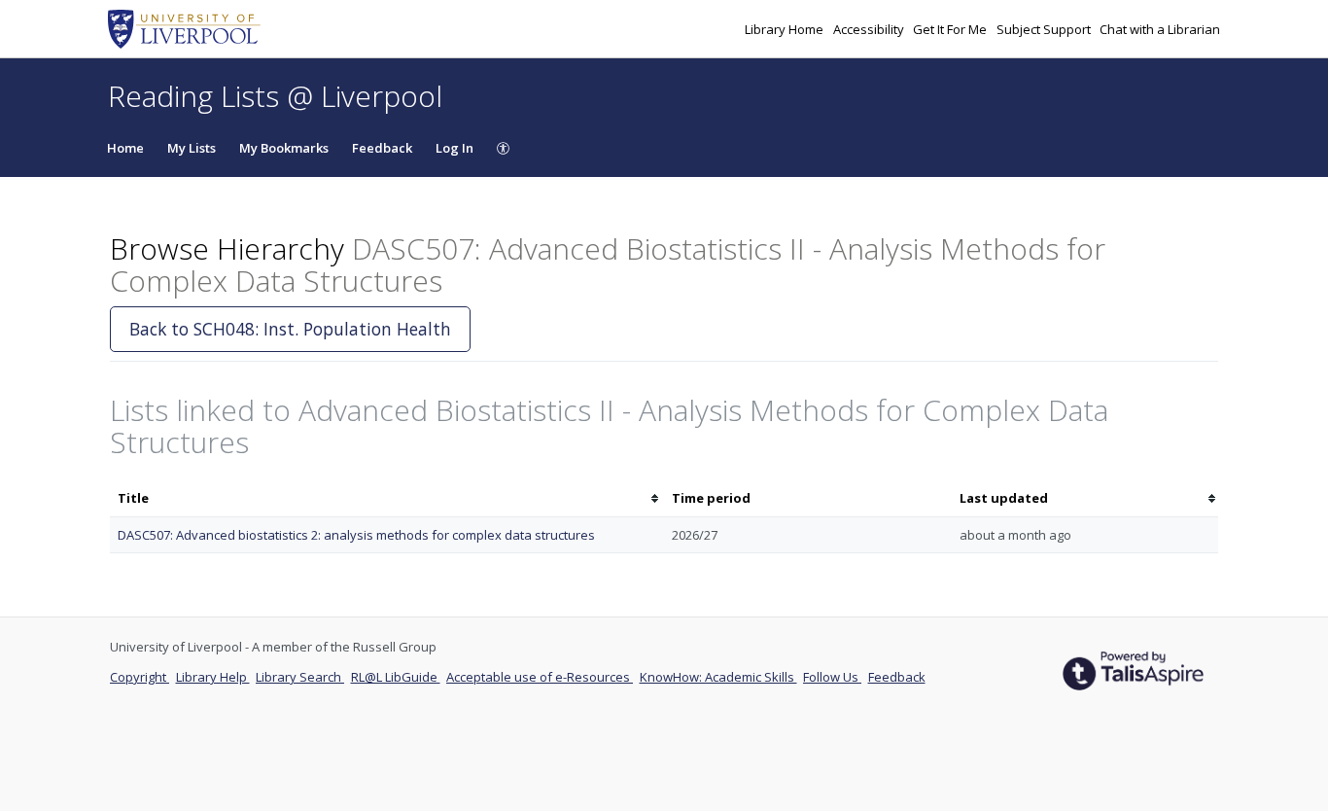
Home (125, 148)
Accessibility (870, 29)
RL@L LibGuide (395, 677)
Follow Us (832, 677)
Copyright (139, 677)
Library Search (300, 677)
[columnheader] (387, 498)
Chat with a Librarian (1160, 29)
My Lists (191, 148)
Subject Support (1045, 29)
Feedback (382, 148)
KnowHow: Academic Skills (718, 677)
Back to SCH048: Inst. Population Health (290, 328)
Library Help (213, 677)
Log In (454, 148)
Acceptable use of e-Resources (539, 677)
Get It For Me (951, 29)
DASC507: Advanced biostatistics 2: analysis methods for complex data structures (356, 535)
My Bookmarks (284, 148)
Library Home (785, 29)
